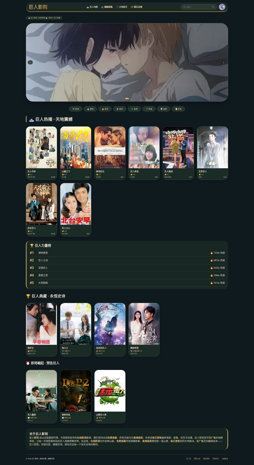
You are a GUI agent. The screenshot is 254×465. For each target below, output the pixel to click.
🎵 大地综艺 (121, 6)
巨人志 (188, 458)
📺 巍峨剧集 (107, 6)
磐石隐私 (206, 458)
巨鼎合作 (215, 458)
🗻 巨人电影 (92, 6)
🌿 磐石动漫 (136, 6)
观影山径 (197, 458)
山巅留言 (225, 458)
